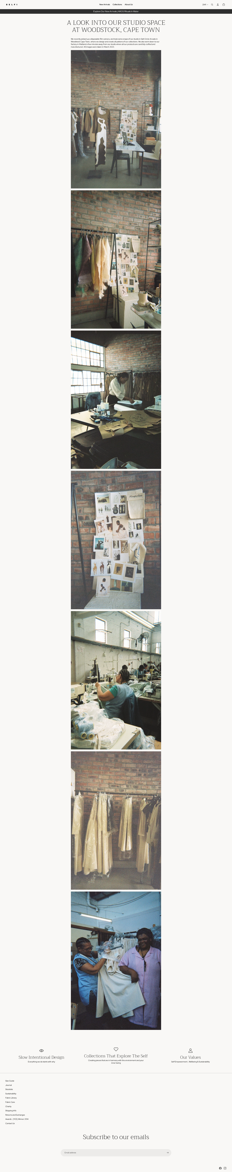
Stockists (9, 1089)
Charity (8, 1106)
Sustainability (10, 1093)
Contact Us (10, 1123)
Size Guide (9, 1081)
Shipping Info (10, 1110)
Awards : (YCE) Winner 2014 (16, 1119)
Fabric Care (10, 1102)
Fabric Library (11, 1098)
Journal (8, 1085)
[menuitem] (104, 5)
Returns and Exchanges (15, 1115)
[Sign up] (167, 1152)
